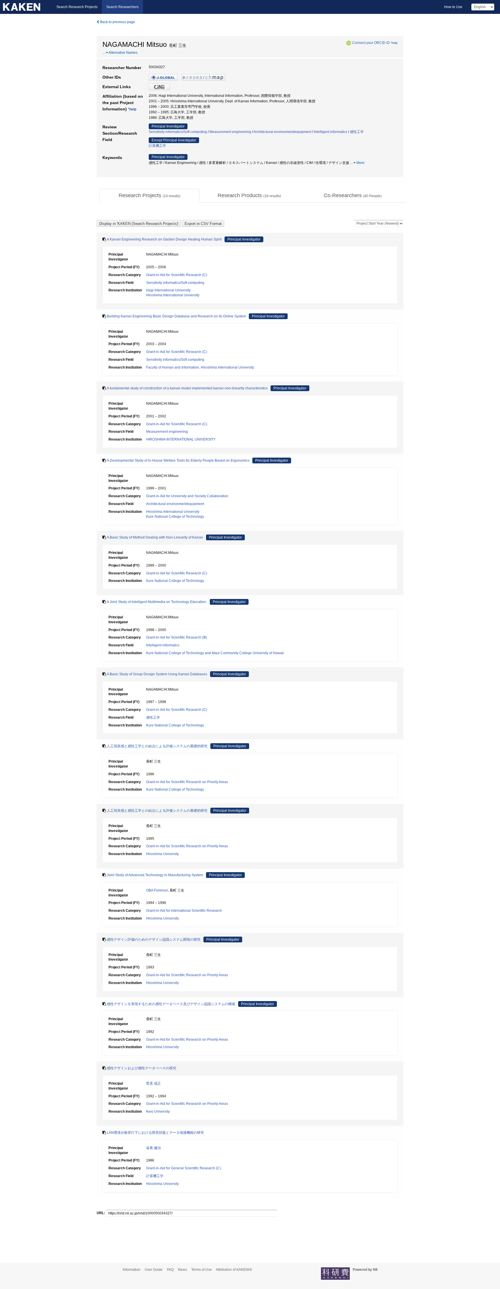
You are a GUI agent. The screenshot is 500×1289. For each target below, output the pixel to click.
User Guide (154, 1270)
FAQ (170, 1270)
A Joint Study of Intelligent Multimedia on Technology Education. (157, 602)
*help (394, 43)
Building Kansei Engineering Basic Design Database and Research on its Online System (176, 316)
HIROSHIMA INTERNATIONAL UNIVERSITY (181, 439)
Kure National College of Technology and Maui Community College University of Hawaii (215, 653)
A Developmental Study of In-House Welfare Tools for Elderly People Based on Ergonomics (178, 460)
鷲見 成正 (153, 1083)
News (182, 1270)
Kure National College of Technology (175, 517)
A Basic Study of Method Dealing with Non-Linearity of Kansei (155, 537)
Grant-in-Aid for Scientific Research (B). (177, 637)
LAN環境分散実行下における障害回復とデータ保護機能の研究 (155, 1133)
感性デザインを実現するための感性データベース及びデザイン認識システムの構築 (171, 1004)
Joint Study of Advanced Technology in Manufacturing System (155, 875)
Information (131, 1270)
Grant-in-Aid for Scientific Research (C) (176, 275)
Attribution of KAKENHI (234, 1270)
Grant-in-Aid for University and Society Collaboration (187, 496)
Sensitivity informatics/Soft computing (178, 132)
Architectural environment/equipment (282, 132)
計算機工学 (157, 146)
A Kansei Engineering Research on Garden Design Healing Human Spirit (164, 239)
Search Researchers (122, 7)
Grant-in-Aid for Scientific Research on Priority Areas (187, 782)
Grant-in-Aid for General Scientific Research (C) (183, 1168)
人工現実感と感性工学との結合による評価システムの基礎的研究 (157, 746)
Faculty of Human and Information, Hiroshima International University (200, 367)
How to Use (453, 7)
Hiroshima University (162, 854)
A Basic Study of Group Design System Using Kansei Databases (157, 674)
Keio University (158, 1111)
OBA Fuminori (157, 890)
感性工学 (357, 132)
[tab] (149, 196)
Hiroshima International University (172, 295)
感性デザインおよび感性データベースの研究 (141, 1068)
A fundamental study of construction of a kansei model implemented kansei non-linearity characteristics (187, 388)
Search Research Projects (77, 7)
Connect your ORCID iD (371, 43)
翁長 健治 (153, 1148)
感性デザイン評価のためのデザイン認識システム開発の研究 (154, 939)
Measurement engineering (230, 132)
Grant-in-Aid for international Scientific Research (184, 911)
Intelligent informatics (330, 132)
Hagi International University (168, 290)
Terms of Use (201, 1270)
